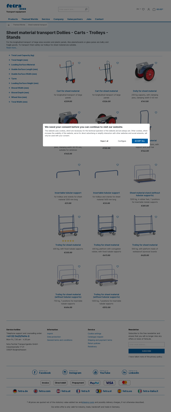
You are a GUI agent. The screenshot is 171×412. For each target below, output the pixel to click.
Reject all (104, 141)
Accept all (140, 141)
